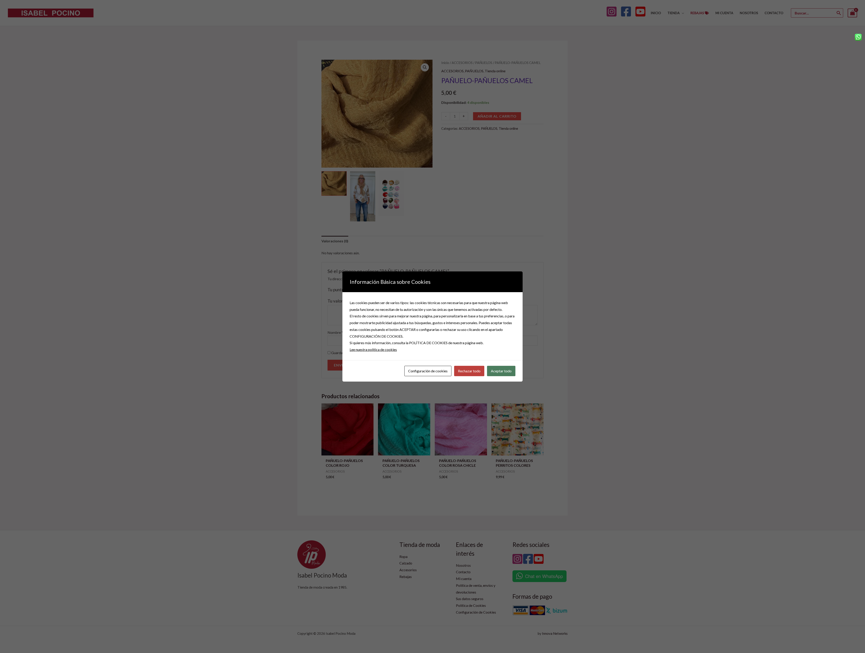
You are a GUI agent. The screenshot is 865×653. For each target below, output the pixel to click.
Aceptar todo (501, 371)
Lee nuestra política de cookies (373, 349)
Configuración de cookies (428, 371)
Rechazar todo (469, 371)
